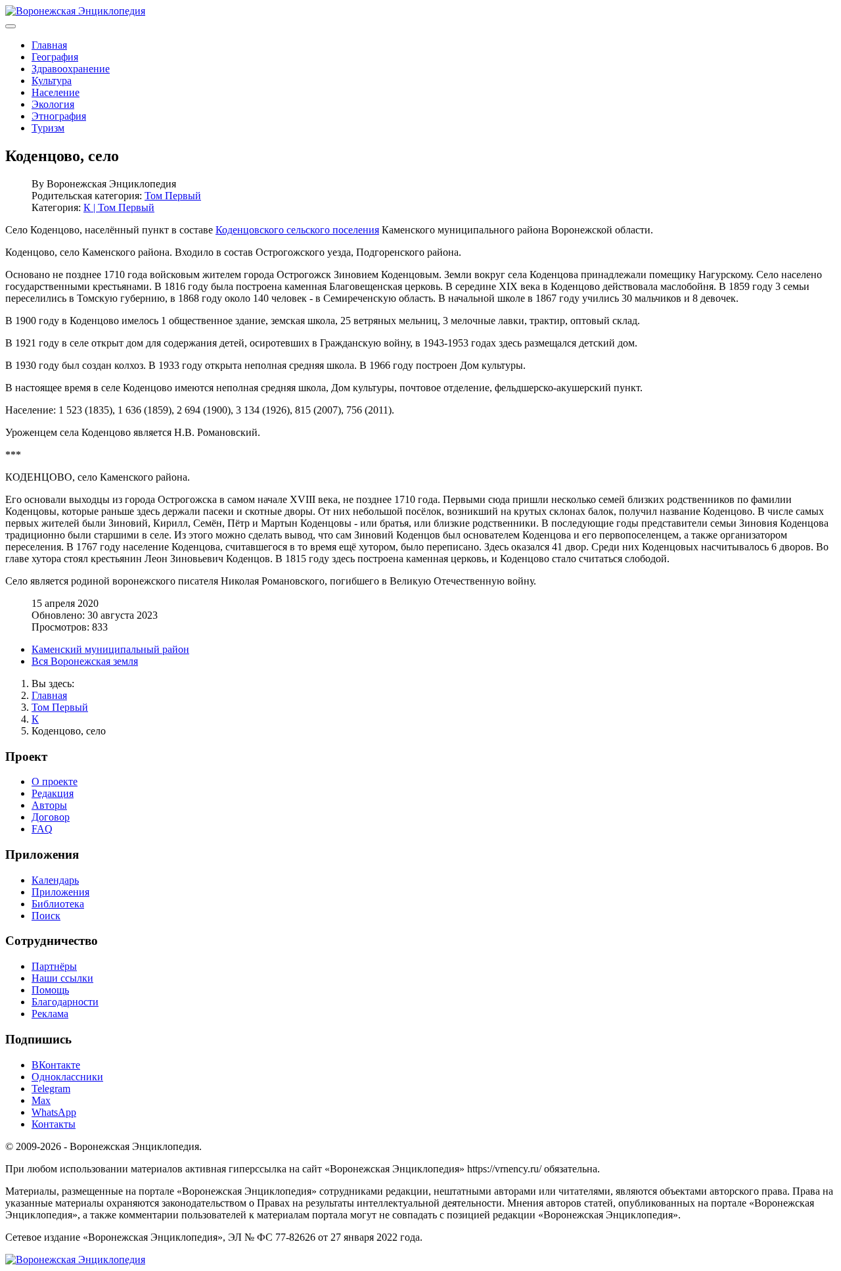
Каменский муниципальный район (110, 649)
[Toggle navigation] (10, 26)
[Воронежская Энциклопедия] (75, 10)
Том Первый (173, 195)
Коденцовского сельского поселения (297, 229)
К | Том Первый (118, 207)
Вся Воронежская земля (85, 661)
